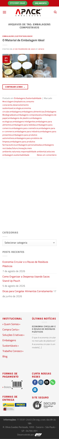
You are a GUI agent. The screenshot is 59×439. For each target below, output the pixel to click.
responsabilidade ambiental (33, 151)
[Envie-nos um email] (46, 382)
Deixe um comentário (47, 154)
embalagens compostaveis (29, 114)
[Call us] (52, 382)
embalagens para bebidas (24, 124)
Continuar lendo (15, 86)
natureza (16, 151)
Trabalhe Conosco (12, 351)
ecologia (17, 108)
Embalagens (8, 36)
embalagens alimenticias (32, 111)
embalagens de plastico (19, 118)
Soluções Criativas (12, 335)
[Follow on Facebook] (35, 382)
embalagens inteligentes (24, 121)
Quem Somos (11, 324)
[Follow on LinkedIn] (35, 390)
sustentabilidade (21, 154)
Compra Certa (10, 329)
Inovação (23, 148)
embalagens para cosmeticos (25, 128)
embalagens (15, 111)
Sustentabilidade (23, 36)
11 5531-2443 (24, 419)
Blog (4, 356)
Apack (41, 49)
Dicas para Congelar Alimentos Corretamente (27, 291)
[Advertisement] (29, 197)
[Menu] (4, 12)
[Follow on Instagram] (41, 382)
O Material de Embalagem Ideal (23, 40)
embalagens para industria (27, 131)
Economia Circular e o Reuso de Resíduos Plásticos (25, 264)
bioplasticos (19, 101)
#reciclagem (8, 101)
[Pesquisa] (55, 12)
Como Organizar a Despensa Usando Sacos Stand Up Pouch (25, 279)
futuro (15, 148)
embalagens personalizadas (29, 144)
